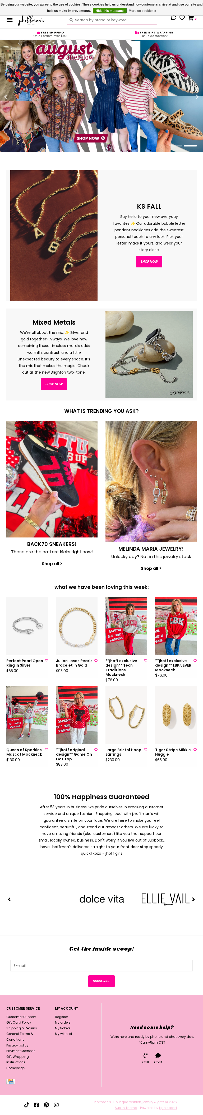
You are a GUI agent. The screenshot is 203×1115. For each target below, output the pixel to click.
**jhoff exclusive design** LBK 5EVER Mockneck (173, 666)
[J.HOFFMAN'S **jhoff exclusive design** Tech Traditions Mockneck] (126, 626)
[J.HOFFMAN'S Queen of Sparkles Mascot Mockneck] (27, 715)
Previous (17, 97)
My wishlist (63, 1033)
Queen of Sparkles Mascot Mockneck (24, 752)
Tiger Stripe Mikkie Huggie (173, 752)
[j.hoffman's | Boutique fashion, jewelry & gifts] (38, 19)
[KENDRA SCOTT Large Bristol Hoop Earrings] (126, 715)
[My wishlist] (182, 18)
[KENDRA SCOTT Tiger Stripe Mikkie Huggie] (176, 715)
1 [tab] (175, 145)
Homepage (15, 1068)
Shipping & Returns (21, 1028)
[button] (173, 18)
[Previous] (9, 899)
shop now (149, 261)
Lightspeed (168, 1108)
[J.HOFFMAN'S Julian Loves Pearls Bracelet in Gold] (77, 626)
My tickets (63, 1028)
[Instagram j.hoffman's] (56, 1105)
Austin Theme (126, 1108)
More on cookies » (142, 11)
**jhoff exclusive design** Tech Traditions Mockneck (121, 668)
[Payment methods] (11, 1082)
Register (61, 1017)
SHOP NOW (54, 384)
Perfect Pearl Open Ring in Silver (24, 663)
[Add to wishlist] (46, 660)
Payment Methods (20, 1051)
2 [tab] (190, 145)
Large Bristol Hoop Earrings (123, 752)
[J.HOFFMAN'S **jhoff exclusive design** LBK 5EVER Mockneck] (176, 626)
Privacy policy (17, 1045)
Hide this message (110, 11)
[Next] (194, 899)
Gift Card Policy (18, 1022)
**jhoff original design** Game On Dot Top (74, 755)
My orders (63, 1022)
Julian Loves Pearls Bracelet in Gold (74, 663)
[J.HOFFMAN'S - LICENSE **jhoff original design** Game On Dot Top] (77, 715)
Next (186, 97)
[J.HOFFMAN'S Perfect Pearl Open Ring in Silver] (27, 626)
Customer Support (21, 1017)
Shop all (50, 564)
